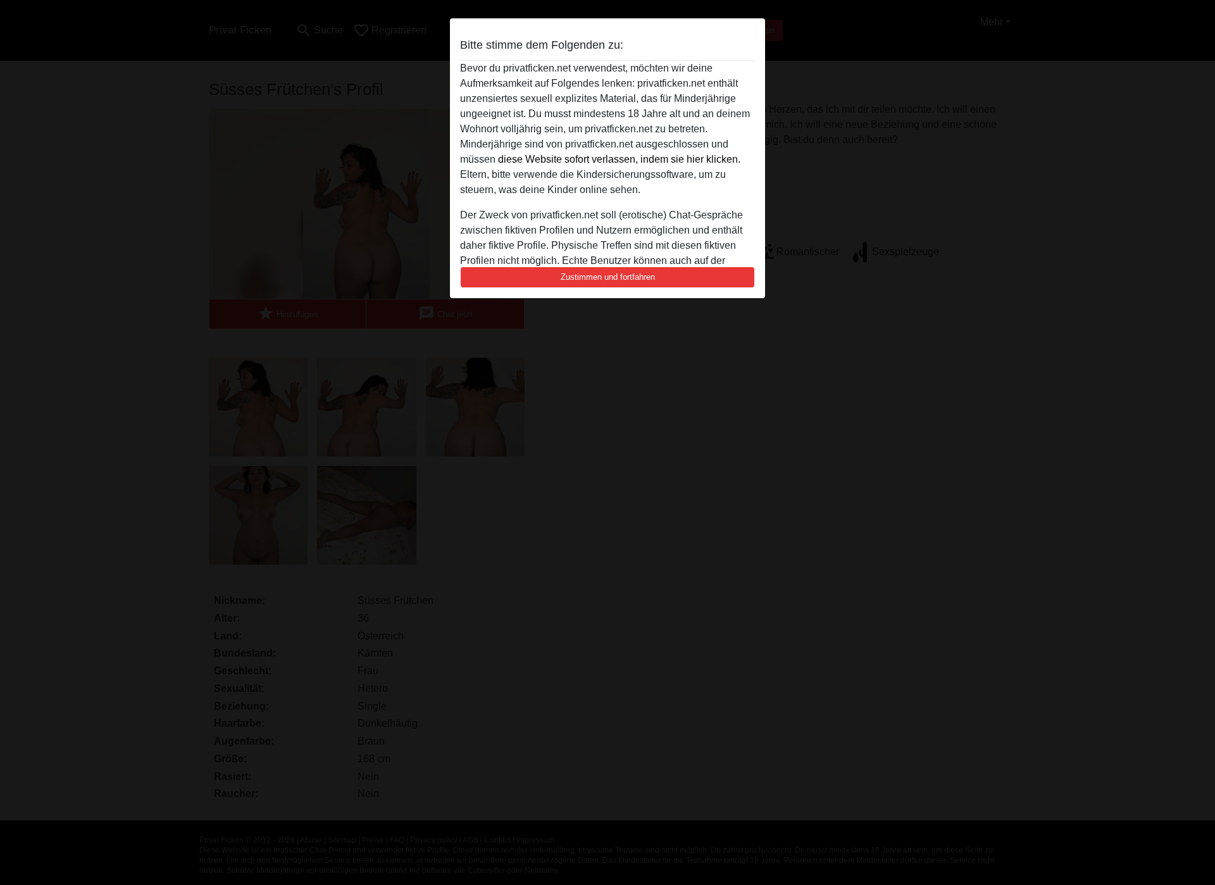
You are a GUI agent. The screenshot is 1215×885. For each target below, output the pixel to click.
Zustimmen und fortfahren (608, 277)
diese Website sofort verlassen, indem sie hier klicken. (619, 159)
